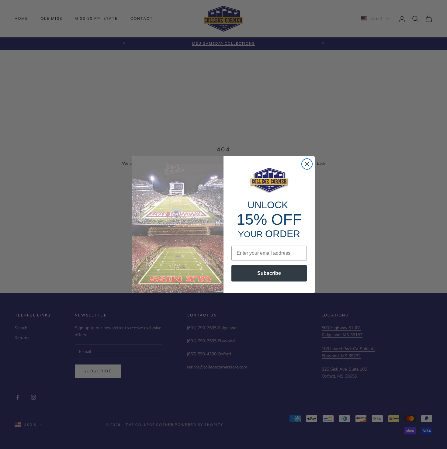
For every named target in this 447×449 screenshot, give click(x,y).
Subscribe (269, 273)
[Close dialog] (307, 164)
